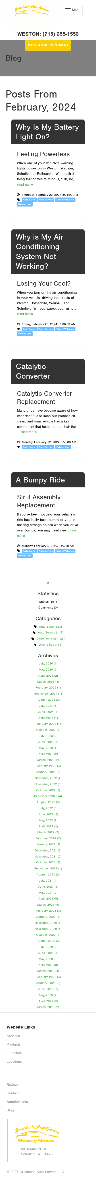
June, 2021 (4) (48, 887)
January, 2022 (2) (48, 844)
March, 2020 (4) (48, 971)
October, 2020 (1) (48, 935)
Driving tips (24, 204)
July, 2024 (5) (48, 706)
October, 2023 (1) (48, 730)
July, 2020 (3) (48, 947)
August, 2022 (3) (48, 802)
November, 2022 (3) (48, 784)
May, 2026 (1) (48, 669)
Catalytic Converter (33, 371)
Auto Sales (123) (50, 627)
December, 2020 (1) (48, 923)
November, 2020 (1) (48, 929)
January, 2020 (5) (48, 983)
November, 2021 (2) (48, 856)
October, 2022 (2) (48, 790)
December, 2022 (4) (48, 778)
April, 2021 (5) (48, 898)
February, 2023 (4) (48, 766)
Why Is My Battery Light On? (47, 132)
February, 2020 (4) (48, 977)
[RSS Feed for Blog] (48, 582)
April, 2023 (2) (48, 754)
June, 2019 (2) (48, 989)
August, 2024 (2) (48, 700)
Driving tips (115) (50, 645)
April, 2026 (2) (48, 676)
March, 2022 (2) (48, 832)
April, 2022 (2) (48, 826)
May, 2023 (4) (48, 748)
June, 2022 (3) (48, 814)
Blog (10, 1110)
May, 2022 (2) (48, 820)
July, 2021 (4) (48, 880)
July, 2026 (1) (48, 663)
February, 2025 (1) (48, 687)
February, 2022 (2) (48, 838)
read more (25, 184)
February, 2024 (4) (48, 724)
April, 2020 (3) (48, 965)
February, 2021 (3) (48, 911)
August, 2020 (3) (48, 941)
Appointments (17, 1102)
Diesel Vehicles (65, 199)
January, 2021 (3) (48, 917)
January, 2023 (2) (48, 772)
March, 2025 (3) (48, 682)
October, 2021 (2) (48, 862)
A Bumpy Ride (40, 480)
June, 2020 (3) (48, 953)
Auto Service (46, 199)
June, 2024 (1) (48, 712)
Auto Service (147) (50, 632)
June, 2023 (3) (48, 742)
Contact (13, 1093)
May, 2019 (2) (48, 995)
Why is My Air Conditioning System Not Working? (39, 251)
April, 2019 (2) (48, 1001)
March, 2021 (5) (48, 904)
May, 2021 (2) (48, 893)
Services (13, 1036)
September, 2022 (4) (48, 796)
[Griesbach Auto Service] (31, 10)
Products (14, 1044)
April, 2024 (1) (48, 718)
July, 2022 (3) (48, 808)
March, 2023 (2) (48, 760)
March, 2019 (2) (48, 1007)
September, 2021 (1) (48, 868)
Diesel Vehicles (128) (50, 638)
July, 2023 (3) (48, 736)
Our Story (14, 1053)
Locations (14, 1061)
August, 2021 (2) (48, 874)
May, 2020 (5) (48, 959)
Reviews (13, 1084)
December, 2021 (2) (48, 850)
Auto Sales (29, 199)
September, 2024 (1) (48, 693)
